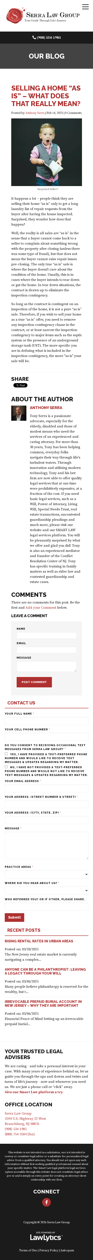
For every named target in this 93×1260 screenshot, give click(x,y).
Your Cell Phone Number (27, 729)
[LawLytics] (46, 1237)
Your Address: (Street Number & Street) (41, 796)
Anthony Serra (35, 113)
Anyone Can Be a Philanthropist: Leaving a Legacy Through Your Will (45, 971)
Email (21, 643)
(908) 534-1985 (49, 37)
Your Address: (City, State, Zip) (33, 812)
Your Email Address (23, 781)
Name (21, 628)
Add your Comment (41, 607)
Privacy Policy (48, 1250)
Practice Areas (19, 866)
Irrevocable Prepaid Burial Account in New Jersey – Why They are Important (43, 1004)
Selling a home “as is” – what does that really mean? (46, 96)
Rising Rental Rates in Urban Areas (39, 941)
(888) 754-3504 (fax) (20, 1134)
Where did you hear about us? (32, 883)
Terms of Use (28, 1250)
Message (24, 657)
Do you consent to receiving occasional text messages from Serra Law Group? (45, 747)
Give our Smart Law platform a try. (34, 1092)
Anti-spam (67, 1250)
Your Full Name (19, 713)
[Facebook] (46, 1202)
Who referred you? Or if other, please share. (45, 899)
